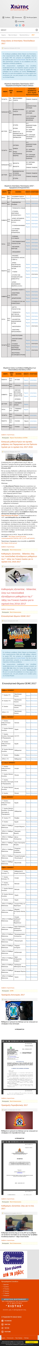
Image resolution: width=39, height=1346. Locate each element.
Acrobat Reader (20, 59)
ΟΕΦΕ (12, 991)
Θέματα (28, 695)
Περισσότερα (30, 1344)
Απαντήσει (34, 712)
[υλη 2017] (19, 577)
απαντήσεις (33, 380)
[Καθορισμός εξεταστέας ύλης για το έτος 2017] (19, 1223)
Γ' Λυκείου (6, 1293)
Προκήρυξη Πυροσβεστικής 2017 (14, 1105)
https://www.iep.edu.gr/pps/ (9, 515)
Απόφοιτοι (6, 1295)
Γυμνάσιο (6, 1286)
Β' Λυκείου (6, 1291)
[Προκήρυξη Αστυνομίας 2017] (19, 1010)
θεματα (28, 198)
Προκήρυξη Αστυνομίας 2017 (13, 995)
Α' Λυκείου (6, 1289)
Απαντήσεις (34, 695)
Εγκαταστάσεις (24, 35)
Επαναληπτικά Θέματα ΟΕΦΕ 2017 (15, 616)
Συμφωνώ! (31, 1342)
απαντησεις (34, 198)
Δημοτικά (6, 1284)
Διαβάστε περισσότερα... (8, 434)
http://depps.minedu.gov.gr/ (9, 543)
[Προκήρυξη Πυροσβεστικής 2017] (19, 1120)
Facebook (16, 25)
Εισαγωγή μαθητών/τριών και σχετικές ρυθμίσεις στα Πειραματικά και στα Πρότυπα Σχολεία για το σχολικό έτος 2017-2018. (19, 444)
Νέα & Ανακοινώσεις (15, 549)
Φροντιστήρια (12, 35)
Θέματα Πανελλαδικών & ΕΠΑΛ (18, 437)
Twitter (20, 25)
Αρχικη (3, 35)
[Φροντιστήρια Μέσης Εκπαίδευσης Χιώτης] (19, 8)
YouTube (23, 25)
